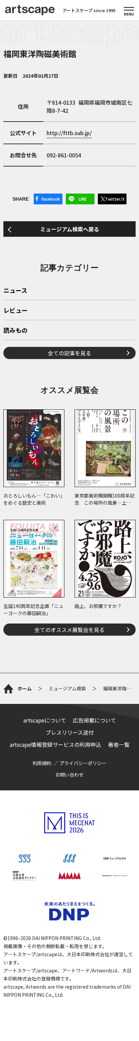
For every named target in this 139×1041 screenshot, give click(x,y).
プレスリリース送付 (70, 732)
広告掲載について (94, 720)
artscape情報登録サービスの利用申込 (55, 744)
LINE (83, 199)
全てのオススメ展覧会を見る (69, 630)
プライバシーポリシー (83, 763)
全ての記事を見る (69, 353)
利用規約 (41, 763)
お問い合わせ (69, 774)
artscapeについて (44, 720)
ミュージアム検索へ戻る (69, 229)
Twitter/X (114, 199)
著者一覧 (119, 744)
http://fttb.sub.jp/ (69, 133)
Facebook (50, 199)
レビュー (15, 310)
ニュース (15, 291)
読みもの (15, 330)
